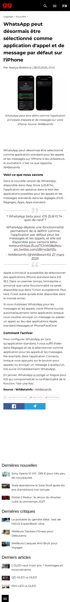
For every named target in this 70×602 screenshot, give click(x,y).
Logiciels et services (17, 397)
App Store (37, 397)
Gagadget (7, 5)
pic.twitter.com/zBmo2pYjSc (35, 249)
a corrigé (39, 375)
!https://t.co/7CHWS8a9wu (41, 246)
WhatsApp (53, 397)
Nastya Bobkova (20, 67)
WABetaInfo (43, 389)
